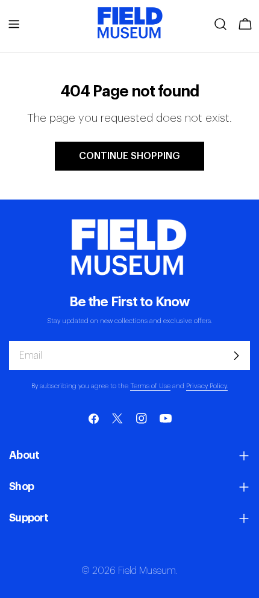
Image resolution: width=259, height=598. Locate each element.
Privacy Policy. (207, 386)
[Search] (220, 24)
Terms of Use (150, 386)
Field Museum (147, 571)
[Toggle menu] (14, 24)
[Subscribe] (236, 355)
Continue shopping (129, 156)
